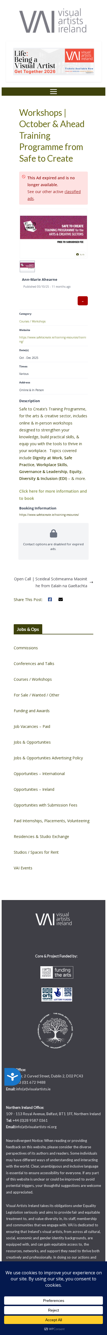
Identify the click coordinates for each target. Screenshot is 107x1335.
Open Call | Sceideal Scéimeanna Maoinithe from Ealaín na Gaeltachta (50, 582)
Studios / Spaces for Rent (36, 852)
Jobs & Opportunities (32, 742)
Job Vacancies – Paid (32, 726)
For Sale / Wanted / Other (36, 695)
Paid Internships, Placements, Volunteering (51, 820)
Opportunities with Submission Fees (45, 805)
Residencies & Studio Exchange (41, 836)
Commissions (26, 647)
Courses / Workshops (32, 321)
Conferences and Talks (34, 663)
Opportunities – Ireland (34, 789)
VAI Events (23, 868)
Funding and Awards (32, 710)
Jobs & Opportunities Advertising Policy (48, 757)
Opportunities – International (39, 773)
